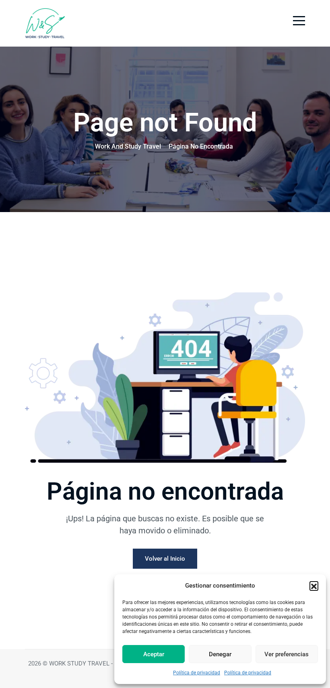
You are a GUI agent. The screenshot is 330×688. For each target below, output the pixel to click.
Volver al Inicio (165, 558)
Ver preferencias (286, 654)
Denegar (220, 654)
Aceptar (153, 654)
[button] (314, 586)
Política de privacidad (196, 673)
